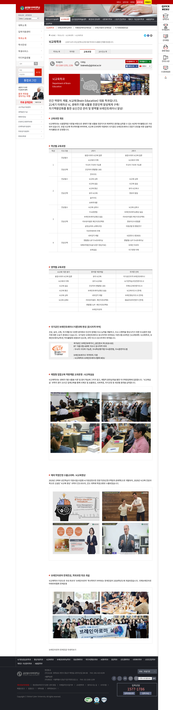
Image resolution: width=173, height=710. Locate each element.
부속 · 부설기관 (144, 671)
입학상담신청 (129, 693)
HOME (53, 35)
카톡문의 (148, 2)
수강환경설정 (165, 71)
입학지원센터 (24, 31)
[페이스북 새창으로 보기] (148, 36)
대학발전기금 (23, 112)
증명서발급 (165, 50)
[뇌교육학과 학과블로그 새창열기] (145, 63)
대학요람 (41, 688)
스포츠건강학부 (120, 19)
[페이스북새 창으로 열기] (114, 680)
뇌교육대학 (65, 19)
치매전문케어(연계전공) (83, 27)
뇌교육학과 (50, 27)
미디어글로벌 (24, 57)
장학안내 (166, 19)
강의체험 (166, 40)
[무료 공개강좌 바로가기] (30, 104)
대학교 (119, 2)
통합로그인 (30, 80)
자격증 (72, 51)
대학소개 (22, 25)
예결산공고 (21, 688)
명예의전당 (22, 116)
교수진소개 (103, 51)
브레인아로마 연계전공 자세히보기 (62, 649)
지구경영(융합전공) (121, 27)
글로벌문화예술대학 (78, 19)
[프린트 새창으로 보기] (151, 36)
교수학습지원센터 (24, 107)
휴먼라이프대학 (94, 19)
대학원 (132, 2)
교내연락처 (80, 685)
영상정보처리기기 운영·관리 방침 (44, 685)
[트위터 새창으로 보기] (145, 36)
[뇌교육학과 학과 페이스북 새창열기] (132, 67)
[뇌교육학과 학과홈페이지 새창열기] (132, 63)
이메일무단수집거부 (66, 685)
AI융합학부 (150, 19)
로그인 (38, 72)
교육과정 (87, 51)
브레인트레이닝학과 (64, 27)
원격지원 (140, 2)
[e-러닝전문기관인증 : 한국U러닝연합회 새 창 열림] (97, 698)
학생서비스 (23, 51)
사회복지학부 (107, 19)
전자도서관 (165, 61)
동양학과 (114, 659)
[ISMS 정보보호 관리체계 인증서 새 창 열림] (104, 698)
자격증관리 (165, 29)
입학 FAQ (145, 693)
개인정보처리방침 (23, 685)
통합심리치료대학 (52, 19)
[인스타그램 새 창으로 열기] (119, 680)
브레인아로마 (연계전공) (103, 27)
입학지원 (125, 2)
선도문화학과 (125, 659)
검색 (36, 63)
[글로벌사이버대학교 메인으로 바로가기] (30, 9)
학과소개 (22, 38)
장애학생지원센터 (24, 126)
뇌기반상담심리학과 (24, 659)
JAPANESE (28, 15)
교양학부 (49, 23)
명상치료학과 (38, 659)
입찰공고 (31, 688)
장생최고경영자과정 (25, 121)
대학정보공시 (51, 688)
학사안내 (22, 44)
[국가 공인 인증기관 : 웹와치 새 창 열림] (89, 698)
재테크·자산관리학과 (136, 19)
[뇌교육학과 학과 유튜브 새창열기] (145, 67)
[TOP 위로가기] (165, 78)
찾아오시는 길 (92, 685)
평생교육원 (22, 136)
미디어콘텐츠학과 (92, 659)
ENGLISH (21, 15)
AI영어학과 (104, 659)
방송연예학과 (77, 659)
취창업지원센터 (23, 131)
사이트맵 (103, 685)
